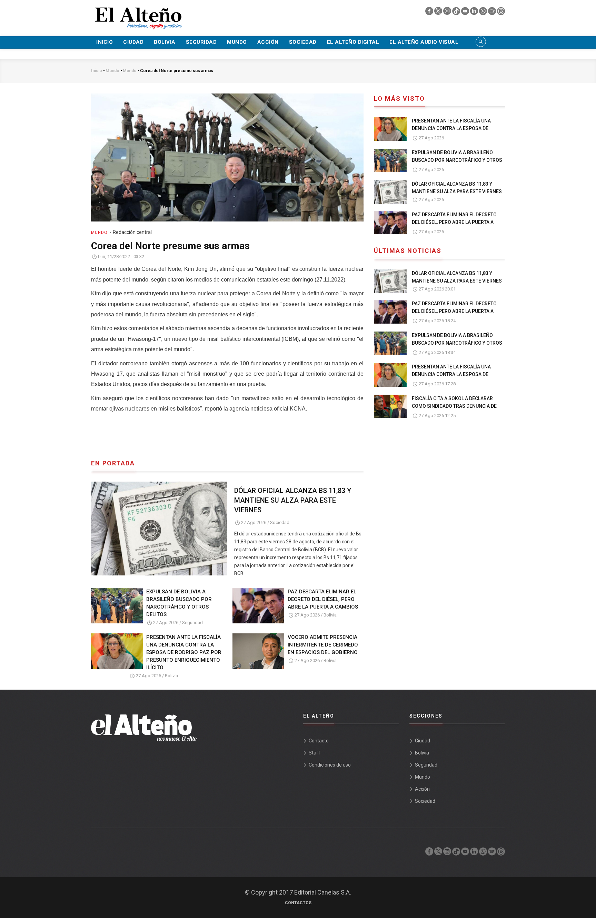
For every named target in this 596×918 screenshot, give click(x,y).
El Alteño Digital (353, 42)
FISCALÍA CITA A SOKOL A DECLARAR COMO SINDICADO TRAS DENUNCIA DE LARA (454, 406)
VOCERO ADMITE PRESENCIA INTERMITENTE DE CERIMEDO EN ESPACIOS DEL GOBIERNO (323, 644)
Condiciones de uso (330, 765)
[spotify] (492, 13)
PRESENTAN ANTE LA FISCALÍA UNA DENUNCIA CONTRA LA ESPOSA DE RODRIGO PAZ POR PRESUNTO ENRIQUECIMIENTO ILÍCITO (183, 652)
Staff (314, 753)
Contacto (319, 740)
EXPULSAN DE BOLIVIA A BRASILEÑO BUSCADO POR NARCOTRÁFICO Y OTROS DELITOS (179, 603)
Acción (268, 42)
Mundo (237, 42)
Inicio (104, 42)
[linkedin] (474, 13)
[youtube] (465, 13)
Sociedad (303, 42)
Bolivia (165, 42)
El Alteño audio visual (423, 42)
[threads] (501, 13)
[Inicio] (137, 14)
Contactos (298, 902)
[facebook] (429, 13)
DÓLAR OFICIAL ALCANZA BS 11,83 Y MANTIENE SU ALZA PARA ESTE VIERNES (292, 500)
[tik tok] (456, 13)
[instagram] (447, 13)
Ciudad (133, 42)
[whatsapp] (483, 13)
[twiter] (438, 13)
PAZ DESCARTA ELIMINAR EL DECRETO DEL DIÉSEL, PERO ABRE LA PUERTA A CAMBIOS (323, 599)
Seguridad (201, 42)
